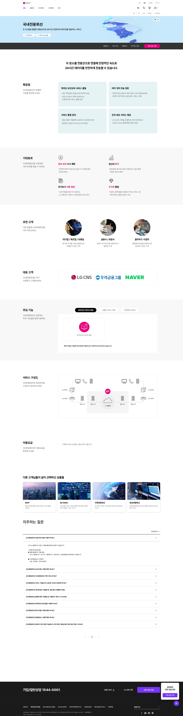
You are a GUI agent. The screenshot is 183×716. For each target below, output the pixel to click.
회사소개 (157, 3)
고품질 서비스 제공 (108, 310)
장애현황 (110, 707)
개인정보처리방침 (35, 707)
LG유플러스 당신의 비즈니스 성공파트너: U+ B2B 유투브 (145, 713)
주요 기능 (115, 46)
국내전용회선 (157, 13)
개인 (139, 3)
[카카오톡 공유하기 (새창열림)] (155, 19)
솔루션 (32, 8)
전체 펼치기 (154, 531)
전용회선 (149, 13)
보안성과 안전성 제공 (85, 310)
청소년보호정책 (62, 707)
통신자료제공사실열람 (49, 707)
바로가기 (137, 707)
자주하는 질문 (135, 46)
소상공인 (150, 3)
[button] (158, 19)
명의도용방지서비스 (99, 707)
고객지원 (51, 8)
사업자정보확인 (87, 712)
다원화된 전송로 (129, 310)
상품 (24, 8)
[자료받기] (29, 35)
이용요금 (124, 46)
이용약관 (25, 707)
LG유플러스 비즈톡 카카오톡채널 (152, 713)
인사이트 (41, 8)
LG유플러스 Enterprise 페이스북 (141, 713)
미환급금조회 (88, 707)
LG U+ (27, 3)
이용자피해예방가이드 (75, 707)
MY (59, 8)
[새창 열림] (43, 35)
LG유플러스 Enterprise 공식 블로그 (148, 713)
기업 (144, 3)
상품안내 (106, 46)
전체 (139, 13)
